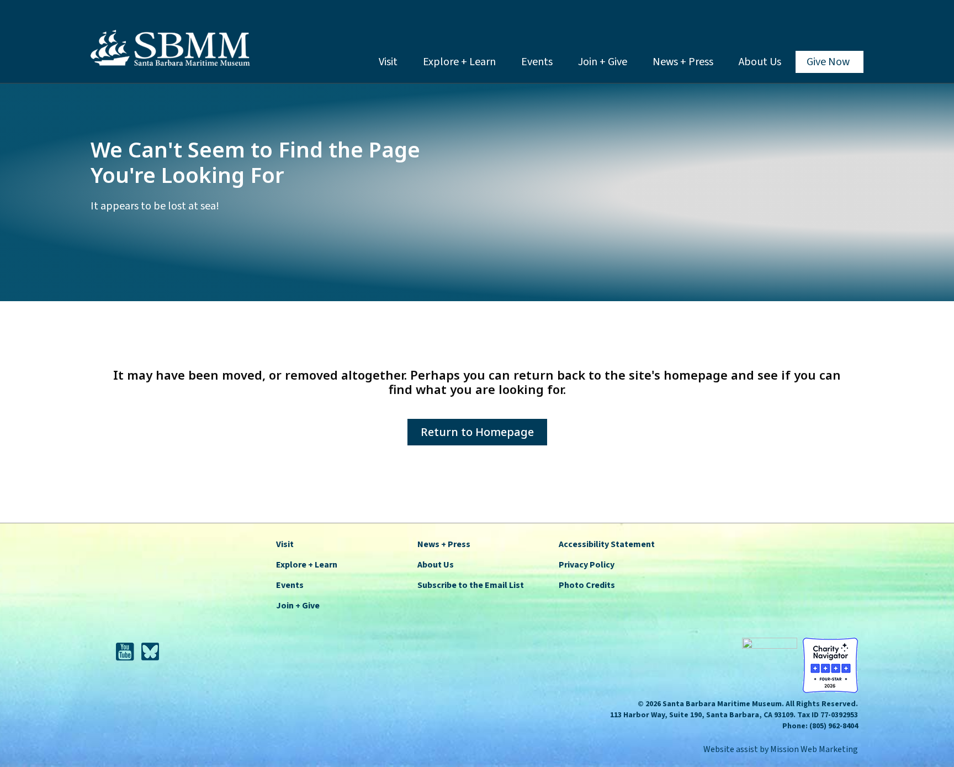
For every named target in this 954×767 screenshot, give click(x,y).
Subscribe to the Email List (470, 585)
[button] (854, 19)
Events (537, 62)
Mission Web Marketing (814, 749)
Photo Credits (587, 585)
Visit (388, 62)
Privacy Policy (586, 565)
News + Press (683, 62)
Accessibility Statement (607, 544)
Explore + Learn (459, 62)
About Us (760, 62)
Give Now (828, 62)
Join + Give (602, 62)
